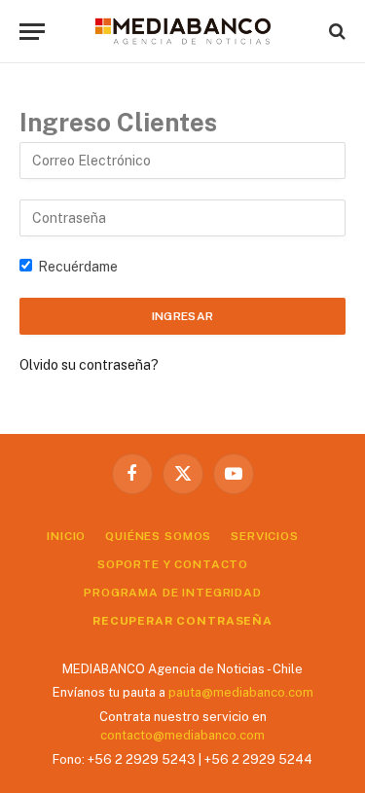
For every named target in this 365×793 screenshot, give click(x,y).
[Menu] (32, 32)
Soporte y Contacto (172, 564)
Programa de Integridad (172, 592)
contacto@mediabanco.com (182, 735)
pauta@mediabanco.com (240, 692)
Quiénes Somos (158, 536)
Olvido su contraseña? (89, 365)
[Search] (335, 32)
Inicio (66, 536)
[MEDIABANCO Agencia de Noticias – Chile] (183, 31)
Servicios (265, 536)
